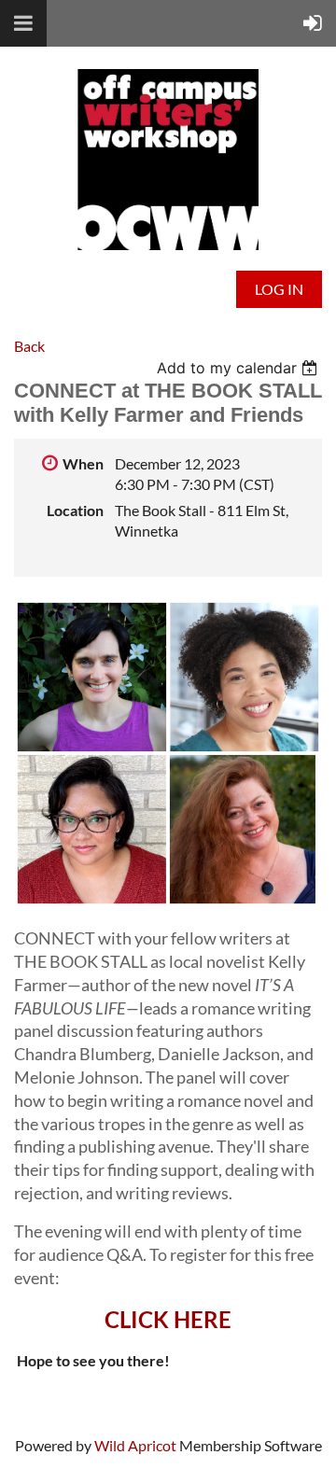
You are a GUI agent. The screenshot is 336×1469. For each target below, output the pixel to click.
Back (29, 346)
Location (75, 510)
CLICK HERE (168, 1319)
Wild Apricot (135, 1445)
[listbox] (239, 368)
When (83, 463)
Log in (279, 289)
